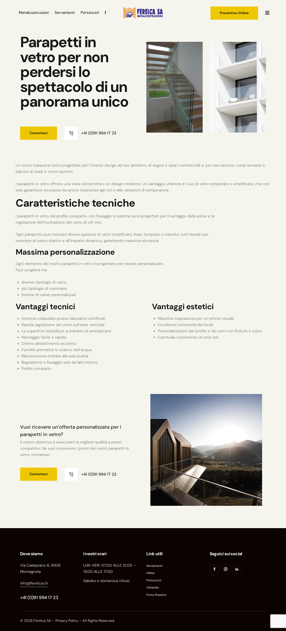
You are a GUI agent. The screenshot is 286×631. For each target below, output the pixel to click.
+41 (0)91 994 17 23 (39, 597)
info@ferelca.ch (34, 583)
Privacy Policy (66, 620)
